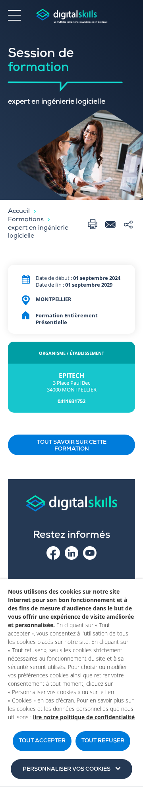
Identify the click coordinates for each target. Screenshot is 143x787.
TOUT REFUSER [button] (102, 741)
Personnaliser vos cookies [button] (66, 769)
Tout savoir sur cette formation (71, 446)
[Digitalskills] (71, 16)
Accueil (19, 212)
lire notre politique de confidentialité (84, 717)
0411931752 (71, 401)
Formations (26, 220)
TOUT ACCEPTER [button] (42, 741)
